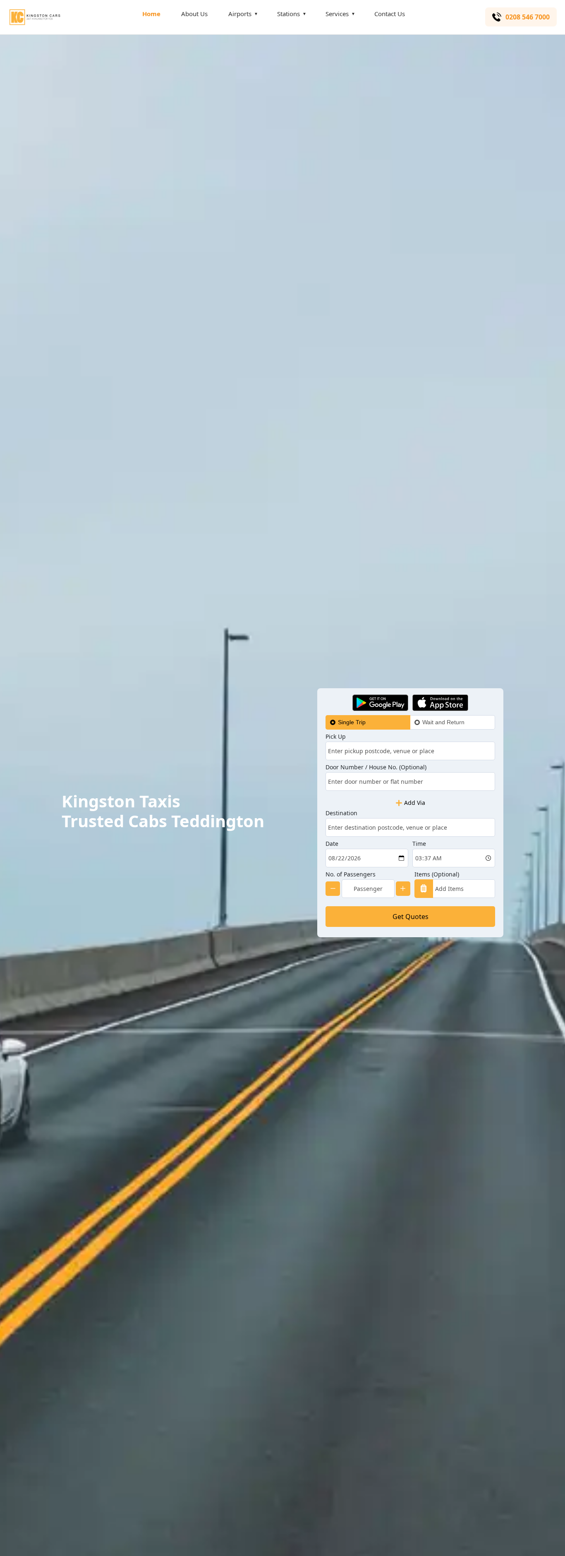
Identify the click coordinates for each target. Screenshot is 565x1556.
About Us (194, 14)
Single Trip (352, 722)
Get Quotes (411, 916)
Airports (239, 14)
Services (337, 14)
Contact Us (389, 14)
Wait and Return (443, 722)
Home (151, 14)
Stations (288, 14)
